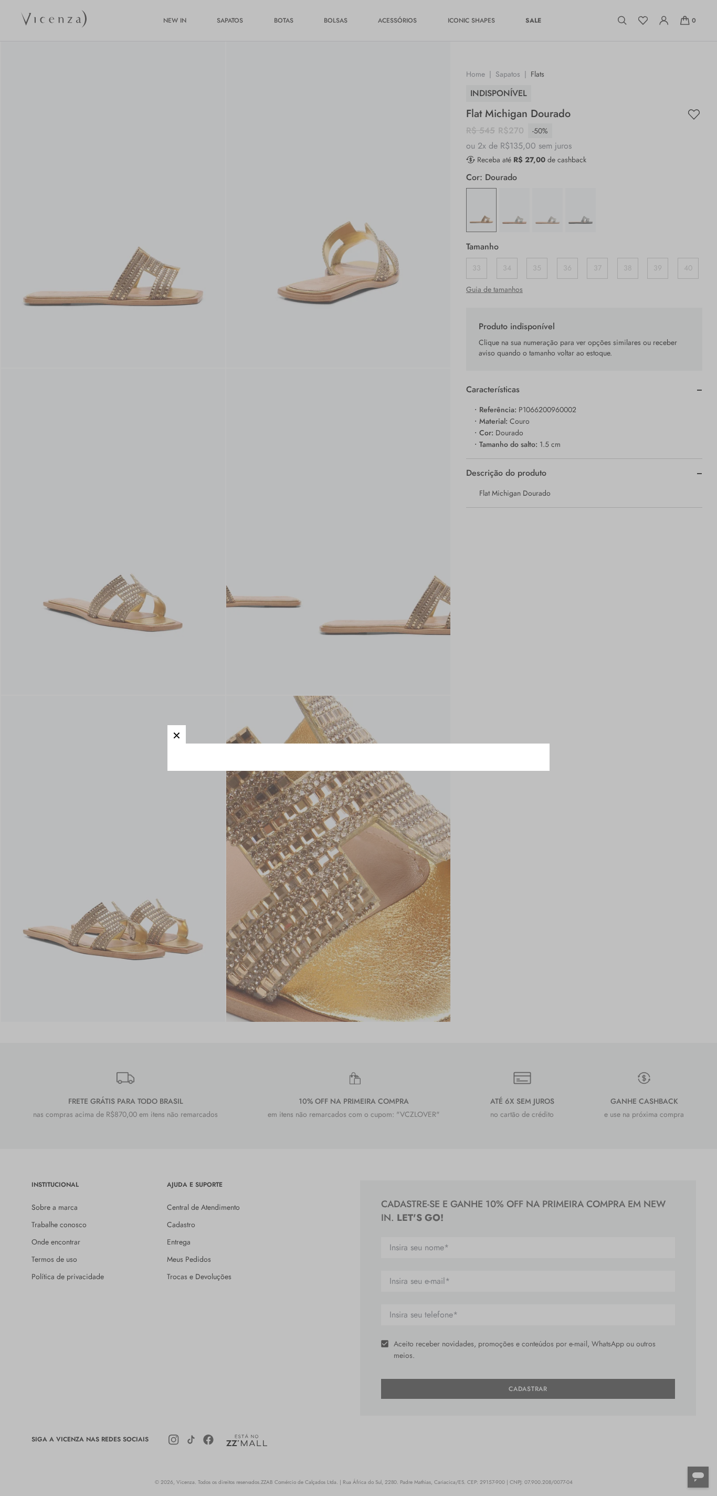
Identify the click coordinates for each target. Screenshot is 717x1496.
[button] (176, 734)
